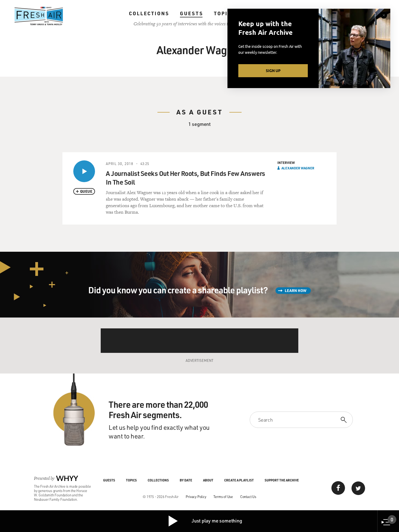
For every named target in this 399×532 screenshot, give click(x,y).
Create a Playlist (239, 480)
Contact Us (248, 496)
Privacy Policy (196, 496)
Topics (224, 13)
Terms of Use (223, 496)
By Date (186, 480)
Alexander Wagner (297, 168)
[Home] (39, 16)
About (208, 480)
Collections (149, 13)
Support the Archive (282, 480)
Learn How (295, 290)
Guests (191, 13)
